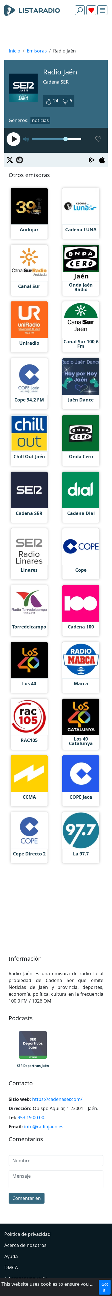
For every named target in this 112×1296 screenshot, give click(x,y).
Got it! (104, 1287)
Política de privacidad (27, 1234)
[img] (102, 10)
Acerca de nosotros (25, 1245)
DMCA (11, 1267)
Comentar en (26, 1198)
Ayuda (11, 1256)
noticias (40, 120)
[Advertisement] (56, 33)
